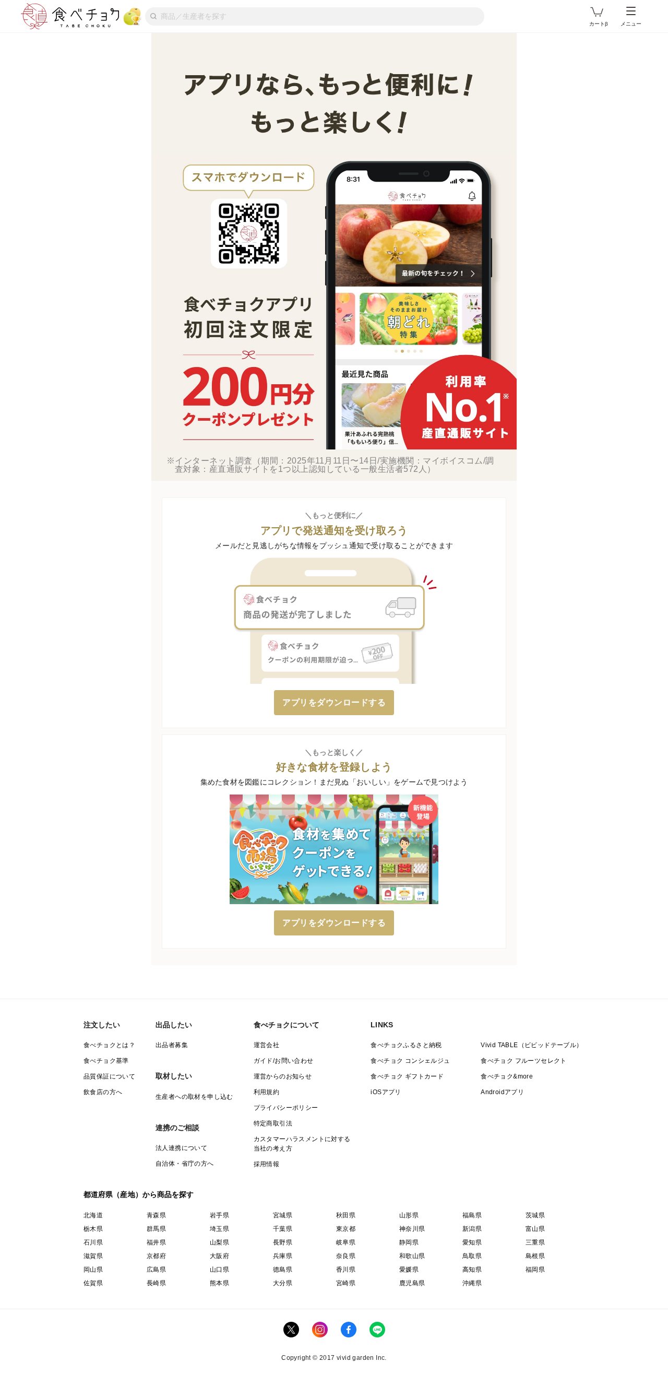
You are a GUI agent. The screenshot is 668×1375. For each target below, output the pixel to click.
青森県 (156, 1215)
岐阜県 (345, 1242)
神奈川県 (412, 1228)
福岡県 (535, 1269)
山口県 (219, 1269)
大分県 (282, 1283)
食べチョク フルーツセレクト (524, 1060)
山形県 (409, 1215)
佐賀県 (93, 1283)
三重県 (535, 1242)
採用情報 (267, 1164)
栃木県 (93, 1228)
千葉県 (282, 1228)
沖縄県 (472, 1283)
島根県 (535, 1256)
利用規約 (267, 1092)
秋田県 (345, 1215)
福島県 (472, 1215)
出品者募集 (172, 1045)
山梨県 (219, 1242)
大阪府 (219, 1256)
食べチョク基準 (106, 1060)
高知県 (472, 1269)
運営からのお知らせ (283, 1076)
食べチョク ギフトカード (407, 1076)
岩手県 (219, 1215)
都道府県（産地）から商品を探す (139, 1194)
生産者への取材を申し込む (194, 1096)
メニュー (631, 24)
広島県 (156, 1269)
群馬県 (156, 1228)
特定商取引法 (273, 1123)
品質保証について (109, 1076)
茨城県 (535, 1215)
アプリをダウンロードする (334, 702)
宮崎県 (345, 1283)
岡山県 (93, 1269)
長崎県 (156, 1283)
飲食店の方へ (103, 1092)
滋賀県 (93, 1256)
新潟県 (472, 1228)
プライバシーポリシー (286, 1107)
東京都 (345, 1228)
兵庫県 (282, 1256)
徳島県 (282, 1269)
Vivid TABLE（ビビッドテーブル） (531, 1045)
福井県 (156, 1242)
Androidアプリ (502, 1092)
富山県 (535, 1228)
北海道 (93, 1215)
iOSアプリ (386, 1092)
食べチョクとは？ (109, 1045)
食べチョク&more (507, 1076)
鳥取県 (472, 1256)
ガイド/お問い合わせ (284, 1060)
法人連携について (181, 1148)
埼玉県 (219, 1228)
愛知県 (472, 1242)
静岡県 (409, 1242)
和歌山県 (412, 1256)
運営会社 (267, 1045)
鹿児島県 (412, 1283)
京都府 (156, 1256)
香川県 (345, 1269)
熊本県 (219, 1283)
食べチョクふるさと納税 (406, 1045)
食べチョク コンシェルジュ (410, 1060)
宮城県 (282, 1215)
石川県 (93, 1242)
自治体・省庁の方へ (185, 1163)
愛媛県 (409, 1269)
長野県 (282, 1242)
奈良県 (345, 1256)
